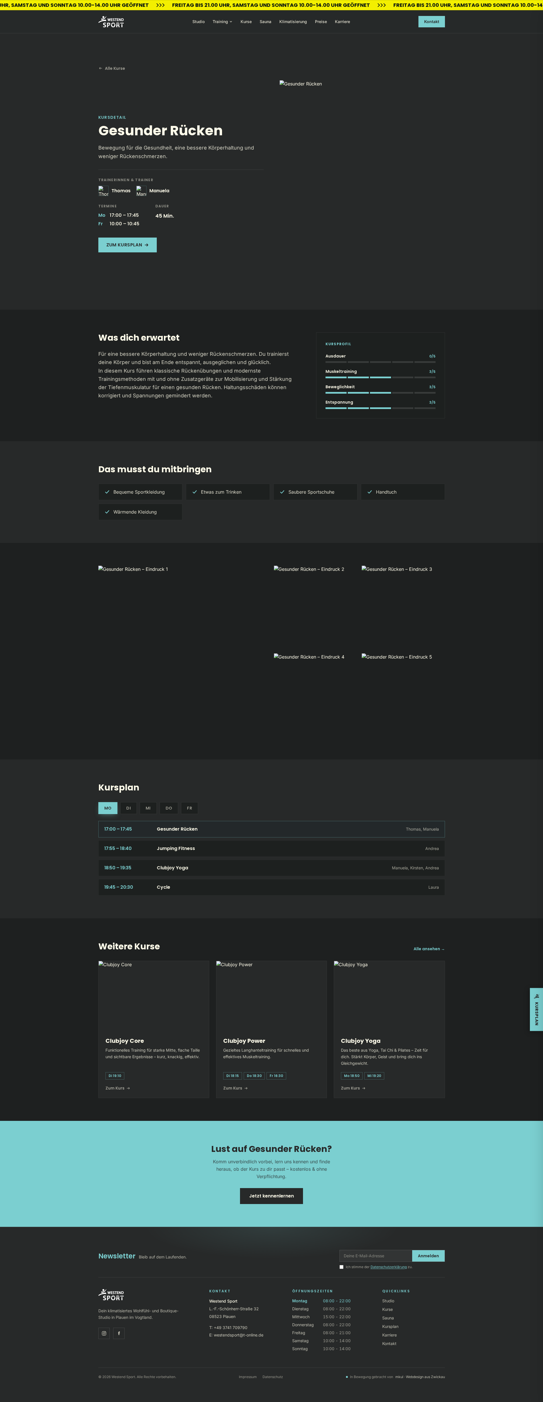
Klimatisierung (293, 21)
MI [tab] (148, 808)
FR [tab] (189, 808)
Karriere (342, 21)
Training (220, 21)
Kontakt (431, 21)
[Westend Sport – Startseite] (111, 21)
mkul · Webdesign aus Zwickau (420, 1377)
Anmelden (428, 1256)
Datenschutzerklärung (389, 1267)
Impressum (248, 1377)
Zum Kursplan (124, 245)
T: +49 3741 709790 (228, 1327)
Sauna (265, 21)
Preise (321, 21)
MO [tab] (108, 808)
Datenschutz (273, 1377)
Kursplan (390, 1326)
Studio (198, 21)
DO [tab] (169, 808)
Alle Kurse (115, 68)
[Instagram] (104, 1333)
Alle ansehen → (429, 949)
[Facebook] (119, 1333)
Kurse (246, 21)
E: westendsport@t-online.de (236, 1334)
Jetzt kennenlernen (271, 1196)
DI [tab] (128, 808)
